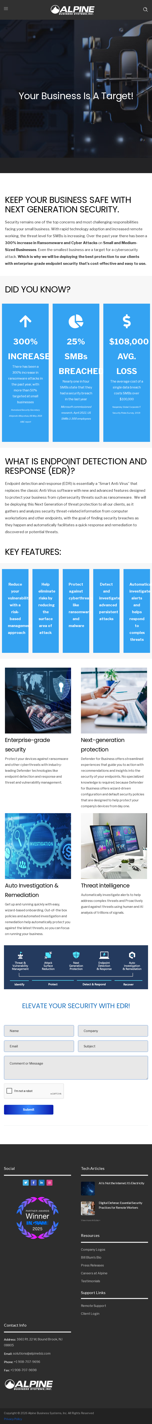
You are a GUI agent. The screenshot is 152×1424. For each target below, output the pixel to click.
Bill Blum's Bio (91, 1257)
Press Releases (92, 1265)
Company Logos (93, 1249)
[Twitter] (26, 1183)
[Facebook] (34, 1183)
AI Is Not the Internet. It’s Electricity (121, 1183)
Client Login (90, 1314)
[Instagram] (49, 1183)
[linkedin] (42, 1183)
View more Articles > (90, 1220)
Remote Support (93, 1306)
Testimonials (90, 1281)
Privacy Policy (13, 1419)
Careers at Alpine (94, 1273)
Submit (28, 1109)
